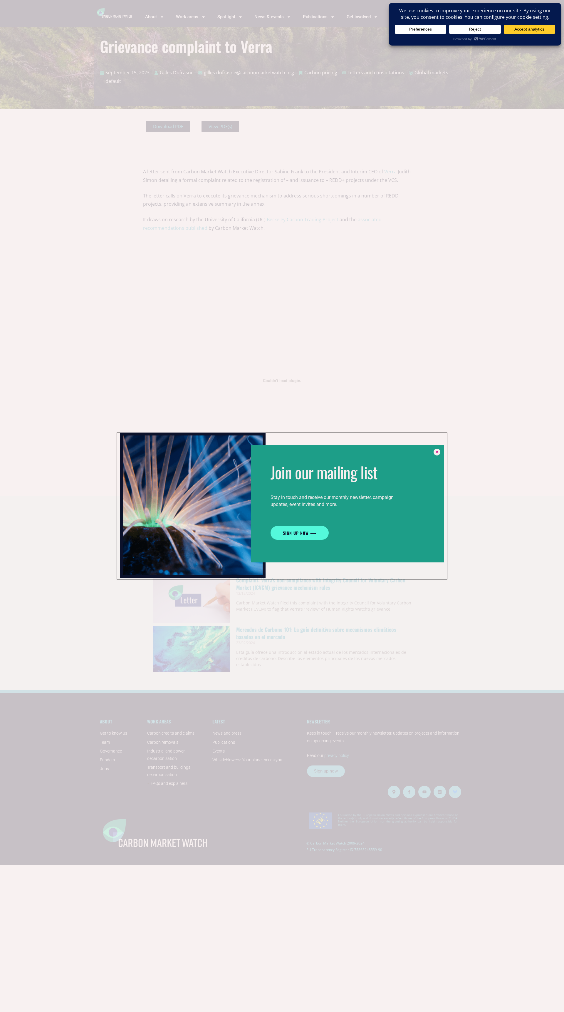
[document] (282, 506)
